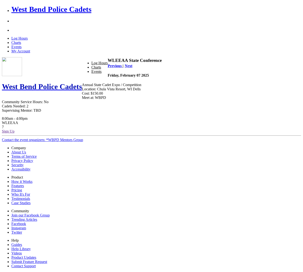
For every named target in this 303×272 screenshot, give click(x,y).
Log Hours (19, 38)
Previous (115, 66)
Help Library (21, 249)
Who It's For (20, 194)
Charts (16, 43)
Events (16, 47)
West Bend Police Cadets (51, 9)
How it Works (21, 182)
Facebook (18, 224)
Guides (16, 245)
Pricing (16, 190)
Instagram (18, 228)
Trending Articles (24, 219)
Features (17, 186)
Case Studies (21, 203)
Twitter (16, 232)
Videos (16, 253)
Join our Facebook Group (30, 215)
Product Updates (23, 257)
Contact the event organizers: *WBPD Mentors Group (42, 140)
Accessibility (21, 169)
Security (17, 165)
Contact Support (23, 266)
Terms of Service (24, 156)
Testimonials (20, 199)
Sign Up (8, 131)
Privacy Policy (22, 161)
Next (128, 66)
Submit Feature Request (29, 262)
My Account (20, 51)
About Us (18, 152)
